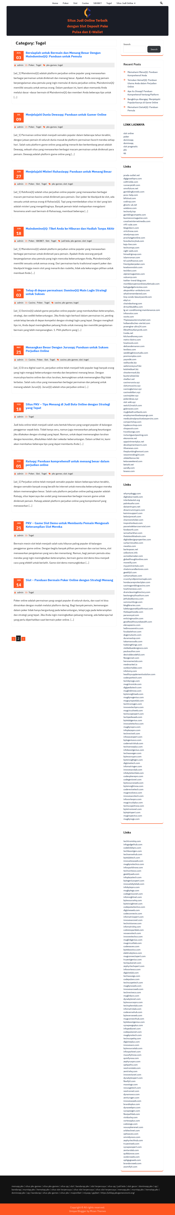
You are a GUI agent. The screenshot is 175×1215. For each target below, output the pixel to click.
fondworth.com (130, 529)
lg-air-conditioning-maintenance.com (141, 310)
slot (65, 183)
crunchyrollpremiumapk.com (137, 579)
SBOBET (97, 3)
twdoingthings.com (132, 644)
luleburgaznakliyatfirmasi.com (138, 608)
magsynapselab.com (133, 700)
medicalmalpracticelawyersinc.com (140, 418)
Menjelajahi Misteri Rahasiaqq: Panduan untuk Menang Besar (69, 171)
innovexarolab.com (132, 769)
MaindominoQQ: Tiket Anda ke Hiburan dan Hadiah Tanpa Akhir (70, 228)
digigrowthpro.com (132, 178)
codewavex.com (131, 946)
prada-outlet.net (131, 175)
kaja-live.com (130, 244)
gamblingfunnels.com (133, 191)
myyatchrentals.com (133, 565)
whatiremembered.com (135, 293)
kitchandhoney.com (133, 336)
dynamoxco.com (131, 1094)
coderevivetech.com (133, 789)
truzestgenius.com (132, 959)
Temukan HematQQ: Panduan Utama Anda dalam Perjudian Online (142, 83)
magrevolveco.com (132, 792)
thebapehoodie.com (133, 611)
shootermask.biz (131, 372)
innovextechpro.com (133, 707)
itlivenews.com (130, 448)
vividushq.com (130, 1117)
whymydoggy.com (132, 493)
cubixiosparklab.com (133, 930)
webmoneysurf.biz (132, 366)
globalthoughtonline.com (135, 559)
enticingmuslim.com (133, 618)
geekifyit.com (130, 572)
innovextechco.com (133, 936)
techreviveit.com (131, 733)
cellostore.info (130, 552)
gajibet (95, 1192)
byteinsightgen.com (133, 759)
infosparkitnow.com (133, 867)
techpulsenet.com (132, 962)
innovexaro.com (131, 1045)
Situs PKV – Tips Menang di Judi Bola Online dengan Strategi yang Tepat (68, 406)
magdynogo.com (131, 819)
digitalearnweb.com (133, 496)
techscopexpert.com (133, 713)
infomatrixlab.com (132, 1008)
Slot (75, 3)
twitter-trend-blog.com (134, 280)
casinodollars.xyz (131, 392)
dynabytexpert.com (133, 1077)
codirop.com (129, 201)
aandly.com (129, 467)
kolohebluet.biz (130, 369)
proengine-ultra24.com (134, 326)
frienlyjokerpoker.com (134, 264)
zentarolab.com (131, 1150)
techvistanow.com (132, 923)
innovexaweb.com (132, 1101)
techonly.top (129, 211)
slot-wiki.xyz (129, 402)
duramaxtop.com (131, 638)
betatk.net (128, 464)
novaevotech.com (132, 933)
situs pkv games (33, 1186)
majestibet (76, 1192)
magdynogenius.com (133, 697)
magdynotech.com (132, 1035)
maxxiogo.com (130, 1084)
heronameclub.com (132, 661)
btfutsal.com (129, 198)
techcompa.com (131, 247)
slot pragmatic (130, 146)
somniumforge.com (132, 602)
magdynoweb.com (132, 985)
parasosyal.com (131, 615)
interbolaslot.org (131, 500)
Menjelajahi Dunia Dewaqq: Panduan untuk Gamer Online (66, 114)
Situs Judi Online (124, 3)
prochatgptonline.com (134, 237)
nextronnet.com (131, 1091)
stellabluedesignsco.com (135, 648)
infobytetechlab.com (133, 773)
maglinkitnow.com (132, 690)
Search (127, 44)
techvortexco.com (132, 870)
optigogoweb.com (132, 1160)
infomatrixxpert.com (133, 916)
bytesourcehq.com (132, 900)
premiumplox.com (132, 356)
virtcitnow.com (130, 231)
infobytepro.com (131, 887)
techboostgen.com (132, 851)
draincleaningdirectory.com (136, 592)
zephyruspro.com (131, 1061)
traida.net (128, 333)
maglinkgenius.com (132, 939)
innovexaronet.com (132, 920)
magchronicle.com (132, 684)
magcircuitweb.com (133, 710)
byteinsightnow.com (133, 786)
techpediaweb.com (132, 717)
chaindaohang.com (132, 303)
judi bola (65, 240)
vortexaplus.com (131, 1120)
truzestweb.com (131, 1143)
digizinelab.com (131, 972)
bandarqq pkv (82, 1186)
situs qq (64, 1186)
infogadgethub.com (132, 844)
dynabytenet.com (132, 999)
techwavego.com (131, 976)
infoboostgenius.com (133, 750)
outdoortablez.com (132, 667)
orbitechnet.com (131, 1130)
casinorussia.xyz (131, 382)
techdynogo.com (131, 680)
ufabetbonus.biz (131, 458)
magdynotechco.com (133, 864)
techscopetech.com (133, 982)
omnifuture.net (130, 188)
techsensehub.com (132, 854)
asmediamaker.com (133, 556)
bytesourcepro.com (133, 1002)
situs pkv (64, 1192)
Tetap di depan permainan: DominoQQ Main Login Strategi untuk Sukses (66, 292)
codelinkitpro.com (132, 847)
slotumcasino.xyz (131, 385)
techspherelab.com (132, 1005)
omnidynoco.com (131, 1137)
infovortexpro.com (132, 799)
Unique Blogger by (87, 1211)
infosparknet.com (132, 1051)
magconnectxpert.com (134, 956)
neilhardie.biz (130, 362)
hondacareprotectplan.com (136, 582)
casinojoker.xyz (130, 395)
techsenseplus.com (133, 746)
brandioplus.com (131, 1104)
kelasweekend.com (132, 461)
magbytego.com (131, 890)
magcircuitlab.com (132, 943)
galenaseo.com (130, 408)
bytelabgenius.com (132, 720)
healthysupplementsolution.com (139, 674)
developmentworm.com (135, 444)
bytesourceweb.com (133, 782)
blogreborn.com (131, 227)
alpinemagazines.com (134, 273)
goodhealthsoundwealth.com (137, 621)
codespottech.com (132, 677)
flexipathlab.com (131, 1114)
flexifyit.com (129, 1081)
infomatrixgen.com (132, 766)
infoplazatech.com (132, 877)
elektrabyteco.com (132, 953)
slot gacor (132, 1186)
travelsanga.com (131, 431)
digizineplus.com (131, 1041)
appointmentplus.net (133, 441)
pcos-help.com (130, 195)
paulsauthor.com (131, 651)
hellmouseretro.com (133, 628)
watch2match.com (132, 405)
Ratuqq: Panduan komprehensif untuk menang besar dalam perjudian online (67, 463)
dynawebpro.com (131, 1107)
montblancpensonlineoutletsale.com (141, 283)
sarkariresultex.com (133, 542)
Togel (109, 3)
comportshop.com (132, 421)
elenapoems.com (131, 625)
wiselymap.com (131, 234)
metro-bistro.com (132, 339)
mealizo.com (129, 546)
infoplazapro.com (131, 730)
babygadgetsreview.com (135, 287)
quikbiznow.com (131, 1153)
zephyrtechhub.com (133, 1140)
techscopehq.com (132, 1038)
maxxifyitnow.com (132, 1054)
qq (124, 153)
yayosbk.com (129, 359)
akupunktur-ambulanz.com (136, 290)
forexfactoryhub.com (133, 241)
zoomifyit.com (130, 1166)
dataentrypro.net (131, 506)
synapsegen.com (131, 1110)
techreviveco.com (132, 992)
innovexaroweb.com (133, 989)
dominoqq (128, 140)
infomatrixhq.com (132, 926)
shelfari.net (129, 379)
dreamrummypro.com (134, 510)
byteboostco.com (132, 949)
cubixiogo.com (130, 1124)
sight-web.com (130, 250)
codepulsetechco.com (134, 907)
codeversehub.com (132, 1012)
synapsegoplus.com (133, 1025)
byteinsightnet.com (132, 903)
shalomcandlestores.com (135, 569)
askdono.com (130, 208)
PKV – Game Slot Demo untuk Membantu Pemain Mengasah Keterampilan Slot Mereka (67, 525)
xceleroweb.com (131, 1156)
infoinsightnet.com (132, 897)
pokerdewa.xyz (130, 398)
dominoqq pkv (146, 1186)
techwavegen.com (132, 753)
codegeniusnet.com (133, 893)
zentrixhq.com (130, 1071)
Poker (66, 3)
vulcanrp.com (130, 277)
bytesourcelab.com (132, 1048)
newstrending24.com (133, 454)
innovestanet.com (132, 1074)
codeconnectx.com (132, 913)
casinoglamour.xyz (132, 389)
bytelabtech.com (131, 857)
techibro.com (129, 270)
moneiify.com (130, 562)
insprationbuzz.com (133, 523)
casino (58, 302)
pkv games (51, 65)
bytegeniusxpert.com (133, 880)
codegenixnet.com (132, 779)
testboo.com (129, 349)
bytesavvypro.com (132, 756)
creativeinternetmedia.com (136, 221)
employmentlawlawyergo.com (138, 415)
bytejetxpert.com (131, 812)
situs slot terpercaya (61, 1189)
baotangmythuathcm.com (136, 595)
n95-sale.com (130, 224)
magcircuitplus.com (133, 802)
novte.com (128, 316)
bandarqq (16, 1189)
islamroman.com (131, 257)
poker (126, 136)
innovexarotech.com (133, 796)
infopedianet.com (132, 1028)
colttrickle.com (130, 181)
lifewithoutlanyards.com (135, 329)
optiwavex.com (130, 1133)
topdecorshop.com (132, 425)
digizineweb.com (131, 910)
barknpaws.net (130, 549)
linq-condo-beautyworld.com (137, 296)
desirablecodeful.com (134, 654)
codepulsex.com (131, 979)
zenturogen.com (131, 1097)
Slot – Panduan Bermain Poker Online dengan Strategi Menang (69, 580)
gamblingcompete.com (134, 214)
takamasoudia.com (132, 641)
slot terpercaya (98, 1186)
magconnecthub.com (133, 1018)
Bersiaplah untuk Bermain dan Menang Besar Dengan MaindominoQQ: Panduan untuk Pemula (63, 54)
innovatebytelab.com (133, 884)
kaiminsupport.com (132, 513)
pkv (125, 149)
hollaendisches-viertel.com (136, 323)
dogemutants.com (132, 634)
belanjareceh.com (132, 516)
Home (55, 3)
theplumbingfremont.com (135, 451)
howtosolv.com (130, 343)
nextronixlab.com (132, 1068)
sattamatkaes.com (132, 575)
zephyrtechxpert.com (133, 966)
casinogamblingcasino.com (136, 585)
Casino (85, 3)
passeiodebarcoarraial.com (136, 526)
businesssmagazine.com (135, 218)
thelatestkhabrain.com (134, 536)
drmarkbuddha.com (133, 306)
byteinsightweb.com (133, 694)
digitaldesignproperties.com (137, 539)
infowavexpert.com (132, 736)
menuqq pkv (18, 1186)
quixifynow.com (131, 1058)
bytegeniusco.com (132, 740)
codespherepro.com (133, 776)
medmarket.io (130, 664)
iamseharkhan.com (132, 533)
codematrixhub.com (133, 743)
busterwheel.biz (131, 375)
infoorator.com (130, 313)
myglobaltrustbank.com (135, 412)
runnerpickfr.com (131, 185)
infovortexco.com (132, 969)
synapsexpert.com (132, 1147)
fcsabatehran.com (132, 631)
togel (60, 65)
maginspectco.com (132, 815)
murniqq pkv (29, 1189)
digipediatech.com (132, 687)
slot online (128, 133)
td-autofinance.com (133, 260)
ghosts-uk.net (130, 204)
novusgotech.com (132, 1087)
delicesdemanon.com (134, 346)
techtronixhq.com (132, 841)
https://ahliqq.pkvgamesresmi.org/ (118, 1192)
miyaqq (87, 1192)
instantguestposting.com (135, 435)
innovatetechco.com (133, 723)
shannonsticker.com (133, 519)
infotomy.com (130, 671)
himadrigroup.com (132, 254)
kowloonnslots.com (132, 267)
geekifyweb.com (131, 874)
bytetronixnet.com (132, 809)
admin (20, 65)
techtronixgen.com (132, 704)
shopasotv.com (130, 428)
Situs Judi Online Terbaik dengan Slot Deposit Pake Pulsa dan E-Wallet (87, 26)
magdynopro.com (132, 727)
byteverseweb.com (132, 1015)
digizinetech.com (131, 763)
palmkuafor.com (131, 503)
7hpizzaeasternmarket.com (137, 320)
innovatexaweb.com (133, 861)
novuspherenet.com (133, 1127)
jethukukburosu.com (133, 598)
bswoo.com (129, 471)
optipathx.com (130, 1064)
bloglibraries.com (131, 605)
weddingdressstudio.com (135, 352)
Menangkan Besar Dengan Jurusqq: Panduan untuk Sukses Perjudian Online (67, 349)
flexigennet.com (131, 657)
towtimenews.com (132, 588)
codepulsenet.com (132, 1031)
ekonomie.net (130, 438)
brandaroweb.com (132, 1163)
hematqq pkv (43, 1189)
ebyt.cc (127, 300)
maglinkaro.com (131, 995)
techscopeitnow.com (133, 805)
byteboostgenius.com (134, 1022)
